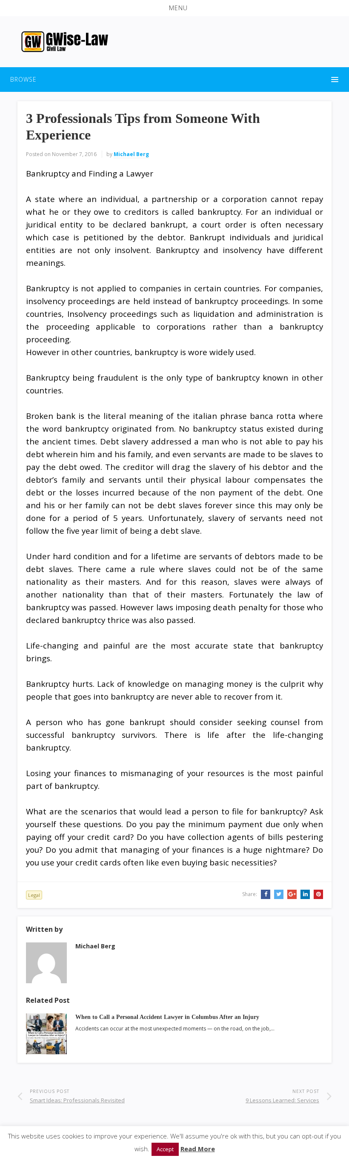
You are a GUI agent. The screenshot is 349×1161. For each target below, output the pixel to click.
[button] (174, 8)
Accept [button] (165, 1149)
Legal (34, 895)
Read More (197, 1148)
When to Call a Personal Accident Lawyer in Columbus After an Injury (167, 1017)
